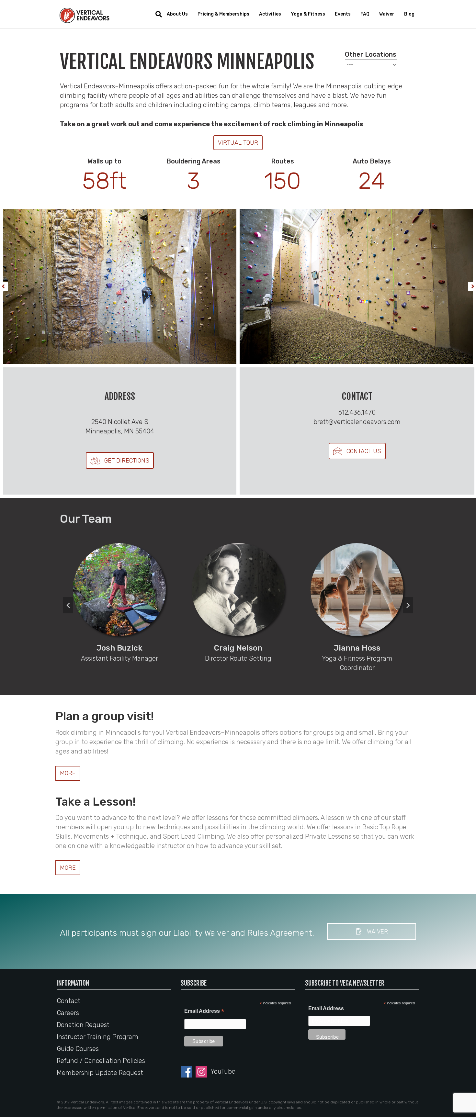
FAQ (364, 14)
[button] (238, 142)
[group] (104, 175)
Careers (68, 1013)
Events (343, 14)
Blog (409, 14)
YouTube (222, 1071)
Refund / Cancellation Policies (101, 1061)
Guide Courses (78, 1049)
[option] (119, 601)
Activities (270, 14)
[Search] (156, 14)
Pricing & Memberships (223, 14)
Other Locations (370, 54)
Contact (68, 1001)
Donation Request (83, 1025)
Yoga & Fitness (308, 14)
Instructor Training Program (97, 1037)
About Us (177, 14)
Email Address (204, 1011)
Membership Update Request (100, 1073)
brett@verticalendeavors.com (357, 422)
